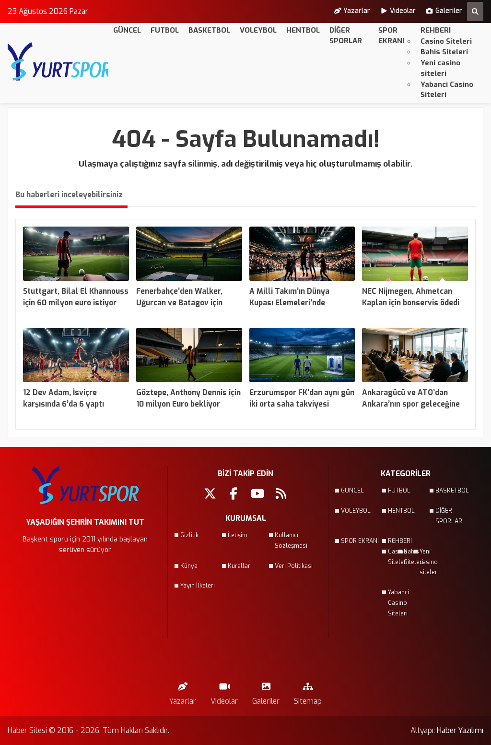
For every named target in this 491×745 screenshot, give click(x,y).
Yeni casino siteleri (440, 68)
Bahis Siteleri (444, 52)
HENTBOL (303, 30)
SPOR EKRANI (391, 35)
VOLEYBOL (258, 30)
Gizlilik (189, 535)
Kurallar (239, 566)
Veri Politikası (294, 566)
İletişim (237, 535)
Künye (189, 566)
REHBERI (436, 30)
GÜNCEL (127, 30)
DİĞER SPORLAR (345, 35)
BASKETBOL (209, 30)
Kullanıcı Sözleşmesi (291, 540)
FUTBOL (165, 30)
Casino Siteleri (446, 41)
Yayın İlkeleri (197, 585)
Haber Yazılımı (460, 730)
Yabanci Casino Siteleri (447, 90)
